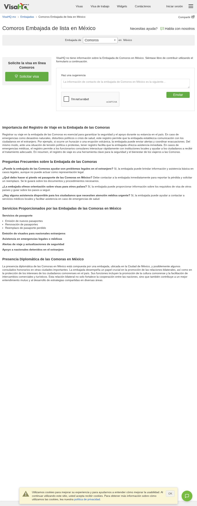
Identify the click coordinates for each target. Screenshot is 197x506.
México (125, 40)
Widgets (122, 6)
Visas (79, 6)
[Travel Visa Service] (16, 6)
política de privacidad (87, 499)
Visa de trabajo (100, 6)
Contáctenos (143, 6)
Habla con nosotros (180, 29)
